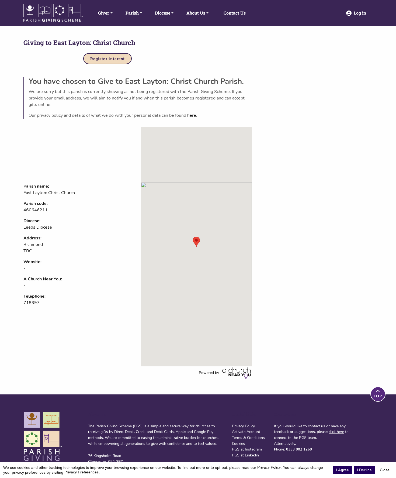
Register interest (107, 58)
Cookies (238, 443)
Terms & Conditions (248, 437)
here (191, 115)
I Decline (364, 470)
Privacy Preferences (81, 472)
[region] (196, 246)
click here (336, 431)
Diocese (162, 13)
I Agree (342, 470)
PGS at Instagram (247, 449)
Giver (103, 13)
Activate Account (246, 431)
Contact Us (235, 13)
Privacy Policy (243, 426)
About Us (195, 13)
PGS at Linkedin (245, 455)
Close (385, 470)
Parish (132, 13)
